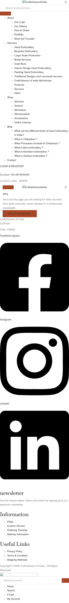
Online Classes (22, 122)
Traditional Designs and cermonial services (38, 76)
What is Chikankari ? (25, 139)
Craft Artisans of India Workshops (33, 80)
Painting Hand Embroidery (29, 72)
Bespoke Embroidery (26, 51)
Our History (20, 26)
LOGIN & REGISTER (12, 166)
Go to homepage (19, 213)
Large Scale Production (27, 55)
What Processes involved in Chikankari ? (37, 143)
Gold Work (20, 63)
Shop (10, 97)
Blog (9, 126)
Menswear (20, 110)
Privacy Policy (14, 551)
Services (12, 43)
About (10, 17)
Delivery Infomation (18, 534)
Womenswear (22, 114)
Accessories (21, 118)
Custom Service (16, 525)
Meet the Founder (24, 38)
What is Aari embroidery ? (28, 147)
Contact (11, 160)
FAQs (10, 521)
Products (19, 84)
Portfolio (19, 34)
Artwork (18, 105)
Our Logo (19, 22)
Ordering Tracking (17, 530)
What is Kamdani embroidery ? (31, 151)
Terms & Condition (17, 555)
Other (17, 93)
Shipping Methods (17, 559)
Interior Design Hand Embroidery (32, 68)
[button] (65, 187)
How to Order (21, 30)
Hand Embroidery (24, 47)
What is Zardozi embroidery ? (30, 155)
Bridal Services (22, 59)
